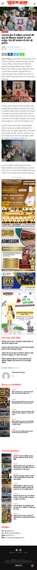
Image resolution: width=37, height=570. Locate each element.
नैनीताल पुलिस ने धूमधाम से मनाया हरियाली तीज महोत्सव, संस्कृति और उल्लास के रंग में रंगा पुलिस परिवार (16, 360)
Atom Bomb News (21, 559)
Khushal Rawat (15, 47)
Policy (26, 552)
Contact (19, 552)
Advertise (12, 552)
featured (16, 368)
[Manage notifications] (32, 565)
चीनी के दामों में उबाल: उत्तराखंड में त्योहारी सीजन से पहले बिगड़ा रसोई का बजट (17, 342)
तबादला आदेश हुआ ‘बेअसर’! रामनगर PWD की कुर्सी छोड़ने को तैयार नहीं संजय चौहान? (18, 348)
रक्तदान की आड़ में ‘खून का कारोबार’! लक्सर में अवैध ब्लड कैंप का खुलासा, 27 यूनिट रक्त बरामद (17, 354)
